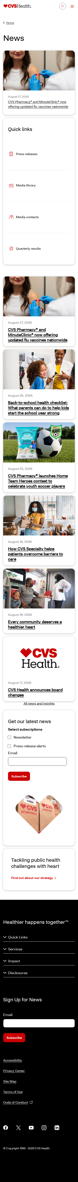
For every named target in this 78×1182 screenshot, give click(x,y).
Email (12, 752)
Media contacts (27, 217)
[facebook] (5, 1127)
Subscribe (19, 776)
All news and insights (39, 703)
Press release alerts (30, 746)
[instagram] (44, 1127)
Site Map (9, 1081)
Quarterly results (28, 248)
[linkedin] (56, 1127)
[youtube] (31, 1127)
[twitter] (18, 1127)
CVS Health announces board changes (35, 692)
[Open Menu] (70, 6)
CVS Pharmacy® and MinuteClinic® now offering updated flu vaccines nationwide (37, 334)
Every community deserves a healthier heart (35, 624)
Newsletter (23, 737)
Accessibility (12, 1060)
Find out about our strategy (32, 878)
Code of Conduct (15, 1102)
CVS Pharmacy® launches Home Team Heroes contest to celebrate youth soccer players (38, 480)
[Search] (62, 6)
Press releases (26, 154)
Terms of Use (13, 1092)
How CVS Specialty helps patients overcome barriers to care (35, 553)
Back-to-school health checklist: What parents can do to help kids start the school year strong (38, 407)
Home (10, 23)
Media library (26, 185)
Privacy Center (14, 1071)
